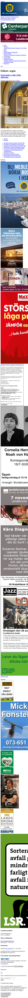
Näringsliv (18, 48)
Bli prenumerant (22, 60)
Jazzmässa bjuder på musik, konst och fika (14, 143)
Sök (2, 980)
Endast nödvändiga (5, 994)
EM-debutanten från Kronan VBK (12, 155)
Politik (25, 48)
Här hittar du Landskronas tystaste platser (14, 144)
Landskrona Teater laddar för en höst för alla (15, 145)
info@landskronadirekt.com (7, 941)
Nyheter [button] (6, 46)
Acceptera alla (4, 996)
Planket (9, 52)
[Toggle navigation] (1, 21)
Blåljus (10, 48)
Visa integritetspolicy (6, 993)
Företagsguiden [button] (7, 53)
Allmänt (6, 48)
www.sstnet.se (4, 963)
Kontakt (11, 62)
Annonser (3, 22)
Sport (5, 49)
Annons (3, 1)
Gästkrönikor (14, 52)
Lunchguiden (7, 56)
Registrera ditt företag (21, 55)
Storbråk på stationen (9, 152)
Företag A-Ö (7, 55)
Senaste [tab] (5, 138)
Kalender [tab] (6, 140)
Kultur (13, 48)
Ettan (5, 45)
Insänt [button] (5, 51)
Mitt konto (6, 63)
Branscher (13, 55)
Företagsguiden (4, 676)
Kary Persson (16, 80)
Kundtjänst (6, 62)
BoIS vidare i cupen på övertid (11, 154)
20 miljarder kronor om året (12, 157)
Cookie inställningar (18, 966)
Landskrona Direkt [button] (8, 59)
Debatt (5, 52)
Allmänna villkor (8, 60)
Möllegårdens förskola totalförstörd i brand (14, 147)
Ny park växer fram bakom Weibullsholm (14, 148)
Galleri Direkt (7, 58)
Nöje (22, 48)
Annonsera (15, 60)
